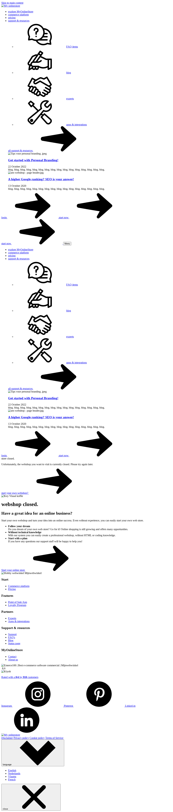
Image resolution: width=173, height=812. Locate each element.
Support (12, 634)
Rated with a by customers (19, 677)
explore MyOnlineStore (20, 11)
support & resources (18, 20)
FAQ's (11, 637)
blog (68, 72)
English (12, 770)
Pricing (12, 589)
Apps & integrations (19, 621)
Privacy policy (21, 737)
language (7, 764)
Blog (10, 640)
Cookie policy (37, 737)
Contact (12, 656)
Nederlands (14, 773)
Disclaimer (7, 737)
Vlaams (12, 776)
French (12, 779)
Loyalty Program (17, 605)
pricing (12, 17)
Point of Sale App (17, 602)
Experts (12, 618)
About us (13, 659)
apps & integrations (76, 124)
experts (70, 98)
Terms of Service (54, 737)
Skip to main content (12, 2)
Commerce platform (18, 586)
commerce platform (18, 14)
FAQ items (72, 46)
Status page (14, 643)
